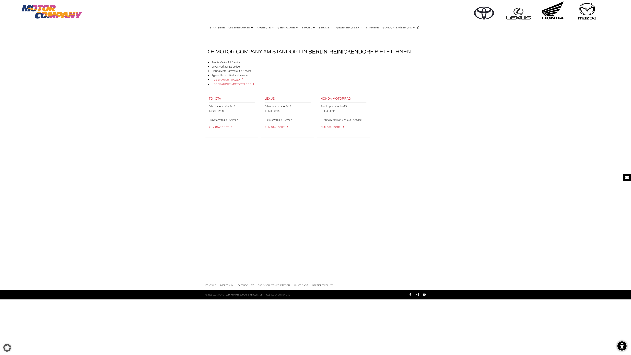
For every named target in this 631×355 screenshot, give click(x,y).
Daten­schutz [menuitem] (246, 285)
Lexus (270, 98)
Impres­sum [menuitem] (226, 285)
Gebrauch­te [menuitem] (286, 27)
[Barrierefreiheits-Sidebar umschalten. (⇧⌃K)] (622, 346)
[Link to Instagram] (417, 295)
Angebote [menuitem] (264, 27)
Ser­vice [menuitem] (324, 27)
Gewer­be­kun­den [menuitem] (347, 27)
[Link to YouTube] (424, 295)
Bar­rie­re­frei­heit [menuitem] (322, 285)
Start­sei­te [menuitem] (217, 27)
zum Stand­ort (219, 127)
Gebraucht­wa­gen (227, 79)
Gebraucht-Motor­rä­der (232, 84)
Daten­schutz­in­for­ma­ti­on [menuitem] (274, 285)
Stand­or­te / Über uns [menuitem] (397, 27)
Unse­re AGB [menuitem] (301, 285)
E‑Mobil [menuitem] (307, 27)
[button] (7, 348)
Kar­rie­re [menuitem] (372, 27)
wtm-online (284, 294)
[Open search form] (418, 28)
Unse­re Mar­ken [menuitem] (239, 27)
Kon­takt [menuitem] (210, 285)
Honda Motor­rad (335, 98)
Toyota (215, 98)
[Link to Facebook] (410, 295)
